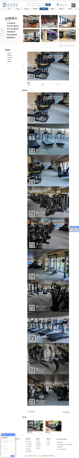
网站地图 (39, 455)
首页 (9, 8)
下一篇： (31, 412)
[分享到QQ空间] (64, 412)
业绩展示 (67, 45)
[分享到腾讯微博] (67, 412)
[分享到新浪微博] (66, 412)
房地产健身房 (72, 45)
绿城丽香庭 (48, 432)
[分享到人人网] (68, 412)
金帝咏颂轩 (29, 432)
